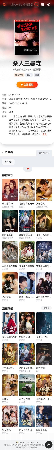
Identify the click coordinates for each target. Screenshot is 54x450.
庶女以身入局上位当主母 (27, 430)
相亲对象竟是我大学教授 (44, 234)
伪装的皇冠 (24, 336)
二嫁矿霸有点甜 (9, 265)
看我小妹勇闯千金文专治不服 (44, 265)
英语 (11, 112)
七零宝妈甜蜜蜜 (26, 265)
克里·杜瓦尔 (29, 99)
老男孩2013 (24, 399)
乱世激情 (40, 368)
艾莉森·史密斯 (42, 99)
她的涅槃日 (7, 234)
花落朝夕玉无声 (26, 203)
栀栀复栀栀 (41, 430)
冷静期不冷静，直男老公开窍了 (44, 296)
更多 (46, 308)
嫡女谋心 (6, 430)
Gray (17, 94)
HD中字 (8, 162)
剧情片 (20, 75)
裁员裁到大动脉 (9, 336)
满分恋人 (40, 203)
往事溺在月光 (42, 336)
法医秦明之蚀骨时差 (27, 234)
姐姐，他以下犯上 (27, 296)
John (11, 94)
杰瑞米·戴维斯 (15, 99)
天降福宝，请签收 (44, 399)
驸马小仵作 (7, 203)
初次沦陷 (6, 296)
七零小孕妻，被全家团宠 (10, 368)
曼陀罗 (5, 399)
